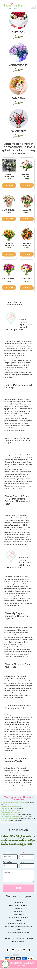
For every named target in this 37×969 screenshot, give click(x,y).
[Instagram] (19, 950)
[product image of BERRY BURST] (26, 269)
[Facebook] (8, 950)
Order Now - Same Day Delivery (22, 964)
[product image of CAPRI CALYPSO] (9, 201)
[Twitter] (13, 950)
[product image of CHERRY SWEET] (9, 269)
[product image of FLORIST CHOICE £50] (9, 165)
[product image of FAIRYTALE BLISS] (26, 165)
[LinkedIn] (24, 950)
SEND (18, 888)
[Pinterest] (29, 950)
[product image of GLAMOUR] (26, 201)
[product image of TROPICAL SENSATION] (9, 234)
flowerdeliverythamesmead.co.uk (18, 932)
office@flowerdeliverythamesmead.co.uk (21, 926)
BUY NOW (9, 185)
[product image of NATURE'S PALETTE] (26, 234)
